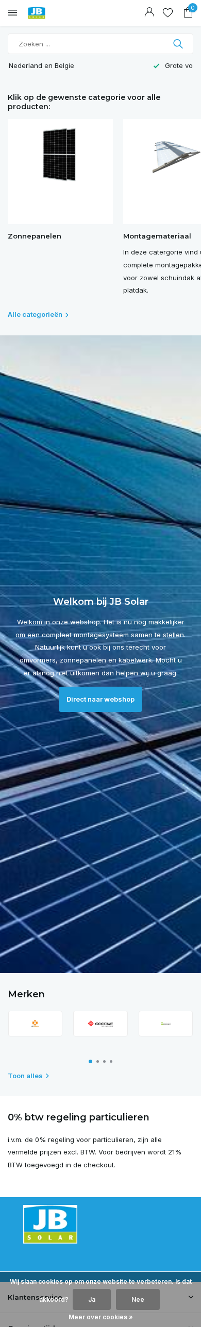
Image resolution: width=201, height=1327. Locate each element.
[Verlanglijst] (167, 13)
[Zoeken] (179, 44)
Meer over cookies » (101, 1317)
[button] (90, 1061)
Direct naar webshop (100, 699)
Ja (91, 1299)
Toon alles (25, 1075)
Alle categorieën (35, 314)
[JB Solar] (54, 13)
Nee (137, 1299)
